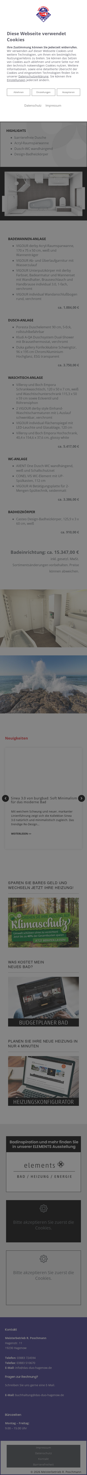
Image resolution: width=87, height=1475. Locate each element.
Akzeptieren (68, 92)
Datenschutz (32, 105)
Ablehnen (18, 92)
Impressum (53, 105)
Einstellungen (43, 92)
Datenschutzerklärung (33, 76)
